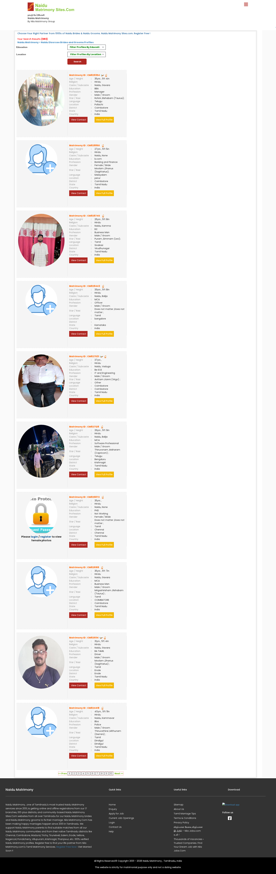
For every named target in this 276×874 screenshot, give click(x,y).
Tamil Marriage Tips (185, 813)
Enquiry (113, 809)
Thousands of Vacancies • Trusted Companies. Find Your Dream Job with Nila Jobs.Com (189, 845)
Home (112, 804)
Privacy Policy (181, 822)
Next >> (119, 773)
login (34, 537)
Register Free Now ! (66, 846)
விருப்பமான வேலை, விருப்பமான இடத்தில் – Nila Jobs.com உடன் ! (188, 830)
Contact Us (115, 827)
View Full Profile (104, 119)
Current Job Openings (121, 818)
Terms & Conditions (185, 818)
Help (111, 831)
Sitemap (178, 804)
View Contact (78, 119)
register (45, 537)
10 (111, 773)
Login (112, 822)
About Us (179, 809)
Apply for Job (116, 813)
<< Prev (62, 773)
